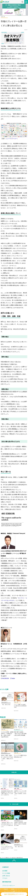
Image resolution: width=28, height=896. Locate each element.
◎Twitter (12, 678)
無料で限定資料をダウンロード (14, 894)
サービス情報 (6, 873)
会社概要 (4, 871)
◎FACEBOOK (5, 678)
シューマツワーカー (11, 138)
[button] (0, 10)
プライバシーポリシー (8, 885)
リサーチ (3, 857)
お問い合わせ (6, 876)
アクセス (4, 878)
